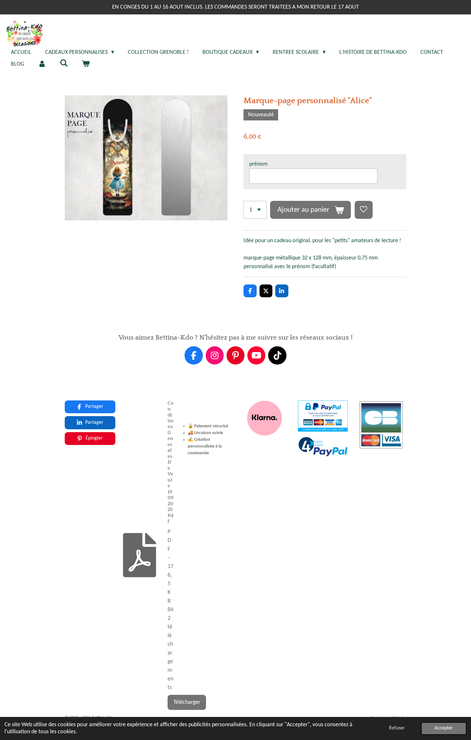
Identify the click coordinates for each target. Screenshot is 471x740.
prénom (258, 164)
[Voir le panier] (85, 64)
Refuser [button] (397, 728)
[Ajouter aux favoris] (364, 210)
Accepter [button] (443, 728)
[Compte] (41, 64)
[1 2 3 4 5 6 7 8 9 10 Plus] (255, 210)
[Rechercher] (63, 63)
